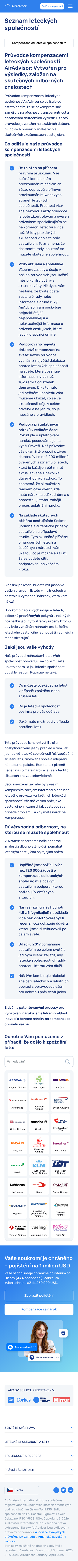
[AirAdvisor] (16, 6)
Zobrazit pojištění (39, 1295)
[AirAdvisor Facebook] (56, 1490)
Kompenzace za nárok (39, 1309)
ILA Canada (27, 1536)
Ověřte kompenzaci (52, 6)
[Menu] (70, 6)
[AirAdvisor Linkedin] (70, 1490)
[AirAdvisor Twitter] (63, 1490)
